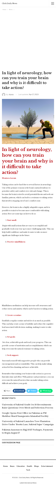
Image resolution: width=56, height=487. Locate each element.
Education (21, 466)
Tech (28, 470)
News (12, 466)
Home (5, 466)
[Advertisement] (28, 40)
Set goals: (11, 337)
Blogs (36, 466)
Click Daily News (9, 3)
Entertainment (47, 466)
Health (29, 466)
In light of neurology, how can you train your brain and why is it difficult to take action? (27, 161)
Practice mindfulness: (16, 242)
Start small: (12, 220)
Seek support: (13, 355)
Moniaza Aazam (9, 178)
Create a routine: (14, 315)
